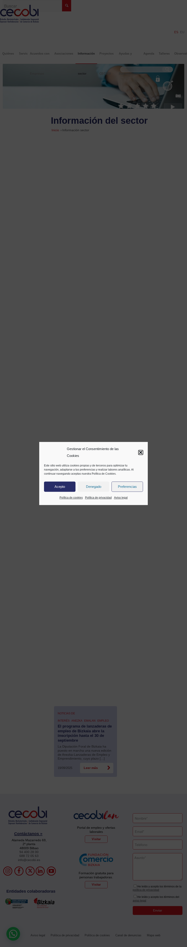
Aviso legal (121, 497)
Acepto (60, 487)
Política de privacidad (98, 497)
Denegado (93, 487)
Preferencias (127, 487)
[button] (140, 452)
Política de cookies (71, 497)
